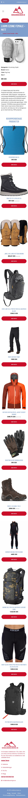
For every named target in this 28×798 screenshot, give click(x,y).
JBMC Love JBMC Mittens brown (14, 254)
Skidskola (5, 764)
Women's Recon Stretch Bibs (14, 552)
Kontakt (14, 793)
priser (5, 20)
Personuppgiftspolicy (9, 795)
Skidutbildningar (7, 767)
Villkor (19, 793)
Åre (3, 2)
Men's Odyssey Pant (14, 357)
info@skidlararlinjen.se (21, 2)
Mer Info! (14, 84)
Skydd (16, 67)
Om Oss (4, 770)
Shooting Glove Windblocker (14, 460)
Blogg (4, 774)
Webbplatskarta (20, 795)
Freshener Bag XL (14, 157)
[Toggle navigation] (3, 11)
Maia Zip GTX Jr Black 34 (14, 198)
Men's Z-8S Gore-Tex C (14, 506)
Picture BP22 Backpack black (14, 722)
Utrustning (11, 67)
